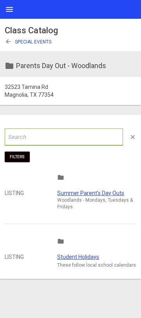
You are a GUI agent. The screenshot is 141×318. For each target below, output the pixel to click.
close (132, 137)
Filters (17, 157)
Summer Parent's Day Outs (90, 193)
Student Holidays (78, 257)
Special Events (28, 42)
